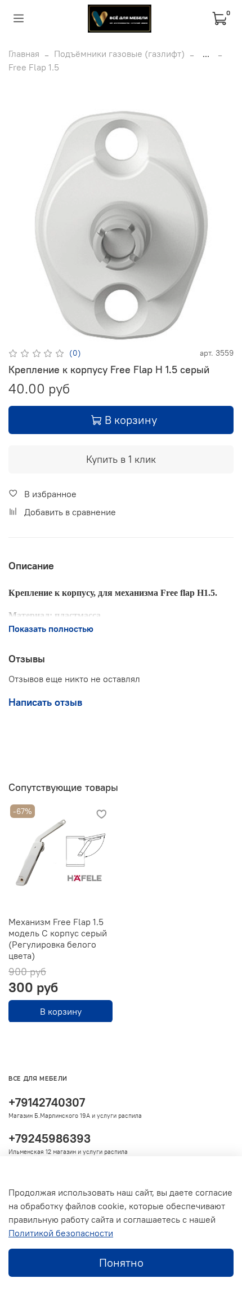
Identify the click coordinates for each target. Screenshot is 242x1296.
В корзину (61, 1010)
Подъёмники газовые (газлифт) (119, 53)
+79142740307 (46, 1102)
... (206, 53)
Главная (23, 53)
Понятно (121, 1262)
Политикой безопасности (60, 1233)
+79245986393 (49, 1138)
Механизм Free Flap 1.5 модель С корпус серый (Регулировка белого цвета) (57, 938)
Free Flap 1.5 (33, 67)
